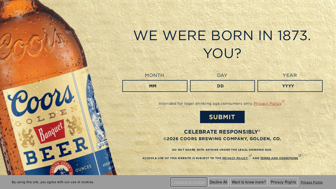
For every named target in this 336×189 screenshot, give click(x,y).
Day (222, 75)
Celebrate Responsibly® (222, 131)
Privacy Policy (312, 182)
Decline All (218, 182)
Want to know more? (249, 182)
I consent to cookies (188, 182)
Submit (222, 117)
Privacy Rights (283, 182)
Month (154, 75)
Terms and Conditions (280, 158)
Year (290, 75)
